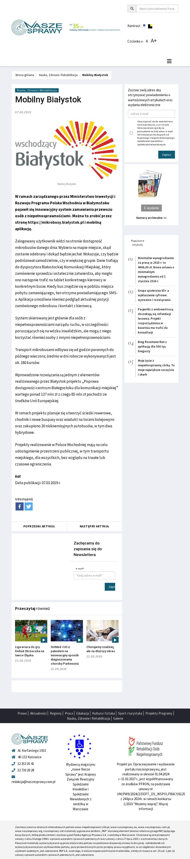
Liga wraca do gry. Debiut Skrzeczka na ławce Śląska (29, 651)
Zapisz (111, 587)
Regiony (56, 713)
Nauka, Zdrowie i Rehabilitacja (58, 75)
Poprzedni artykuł (39, 526)
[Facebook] (20, 506)
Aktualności (38, 713)
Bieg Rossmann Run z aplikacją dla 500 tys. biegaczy (152, 346)
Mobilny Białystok (95, 75)
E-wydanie (151, 208)
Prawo (22, 713)
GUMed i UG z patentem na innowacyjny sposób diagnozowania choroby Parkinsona (65, 655)
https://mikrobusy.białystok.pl (56, 222)
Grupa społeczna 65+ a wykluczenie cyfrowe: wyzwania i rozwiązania (154, 295)
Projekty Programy (159, 713)
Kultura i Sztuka (103, 713)
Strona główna (24, 75)
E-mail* (80, 568)
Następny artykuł (94, 526)
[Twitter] (29, 506)
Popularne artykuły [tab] (137, 242)
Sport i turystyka (130, 713)
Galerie (118, 718)
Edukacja (82, 713)
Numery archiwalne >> (151, 218)
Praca (69, 713)
